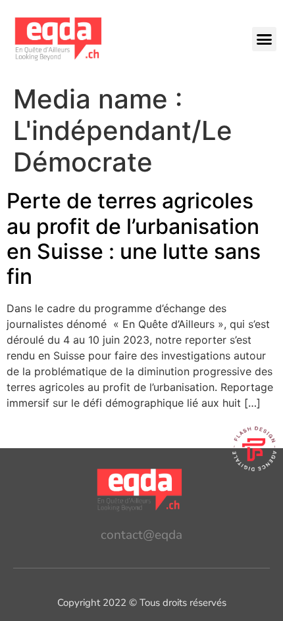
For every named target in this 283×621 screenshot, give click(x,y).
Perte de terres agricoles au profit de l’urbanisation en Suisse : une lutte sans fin (134, 238)
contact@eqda (141, 534)
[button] (264, 39)
